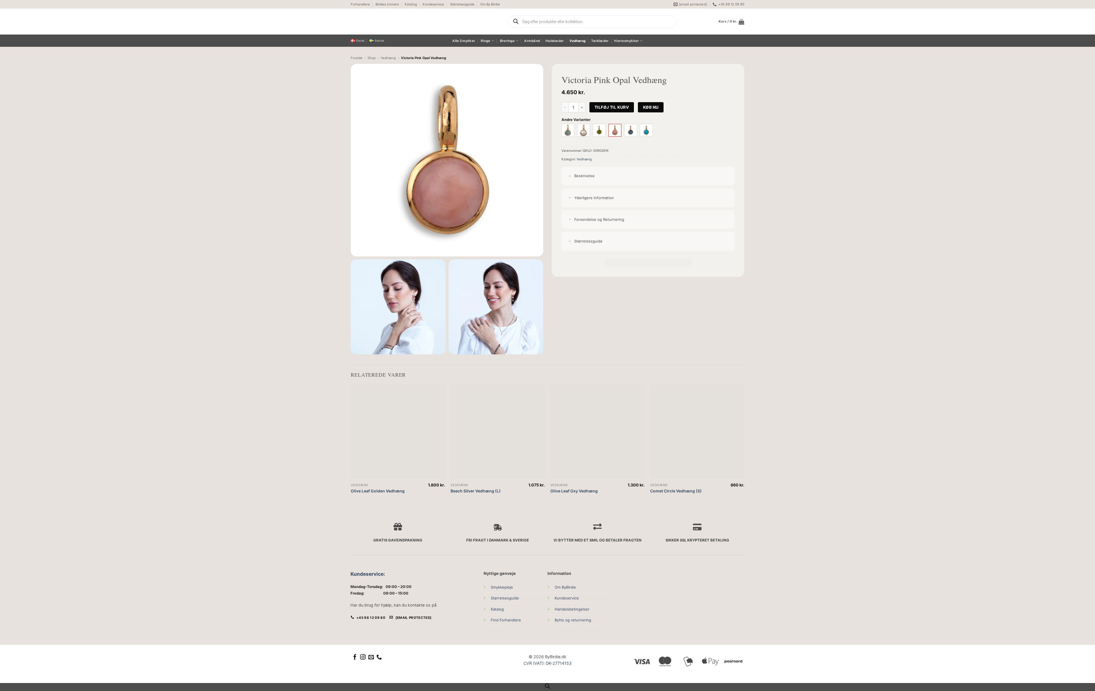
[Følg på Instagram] (363, 657)
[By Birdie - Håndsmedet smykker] (404, 21)
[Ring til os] (379, 657)
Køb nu (651, 107)
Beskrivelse (584, 175)
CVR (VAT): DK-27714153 (547, 663)
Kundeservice (433, 4)
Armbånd (532, 41)
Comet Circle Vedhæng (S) (676, 490)
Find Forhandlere (506, 620)
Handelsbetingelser (572, 609)
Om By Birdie (490, 4)
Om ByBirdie (565, 587)
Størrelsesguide (462, 4)
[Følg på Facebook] (355, 657)
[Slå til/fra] (570, 176)
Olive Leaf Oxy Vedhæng (574, 490)
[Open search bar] (547, 686)
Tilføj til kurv (612, 107)
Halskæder (555, 41)
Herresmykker (626, 41)
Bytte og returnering (573, 620)
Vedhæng (577, 41)
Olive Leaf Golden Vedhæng (378, 490)
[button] (731, 21)
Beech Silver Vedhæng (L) (476, 490)
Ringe (485, 41)
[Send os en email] (371, 657)
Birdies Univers (387, 4)
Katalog (411, 4)
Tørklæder (600, 41)
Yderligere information (594, 197)
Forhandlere (360, 4)
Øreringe (507, 41)
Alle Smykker (463, 41)
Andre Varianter (576, 119)
